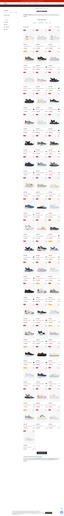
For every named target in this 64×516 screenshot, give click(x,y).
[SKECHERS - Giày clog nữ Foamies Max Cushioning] (29, 36)
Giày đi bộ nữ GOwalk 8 (40, 383)
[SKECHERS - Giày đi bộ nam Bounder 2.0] (54, 289)
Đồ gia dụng (35, 3)
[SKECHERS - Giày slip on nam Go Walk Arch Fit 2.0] (42, 141)
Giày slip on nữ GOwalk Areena (53, 215)
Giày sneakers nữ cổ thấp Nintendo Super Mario (44, 299)
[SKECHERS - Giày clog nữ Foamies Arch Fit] (29, 437)
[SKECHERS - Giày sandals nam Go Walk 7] (29, 394)
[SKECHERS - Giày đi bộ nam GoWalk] (54, 99)
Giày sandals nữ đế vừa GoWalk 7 (54, 130)
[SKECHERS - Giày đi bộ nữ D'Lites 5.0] (42, 120)
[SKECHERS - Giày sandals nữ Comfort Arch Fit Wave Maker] (29, 141)
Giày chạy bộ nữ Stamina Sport (28, 341)
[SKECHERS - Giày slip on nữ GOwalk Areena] (54, 205)
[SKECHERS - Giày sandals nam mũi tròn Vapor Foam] (29, 247)
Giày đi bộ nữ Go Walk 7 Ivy (41, 88)
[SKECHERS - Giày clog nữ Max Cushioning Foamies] (54, 183)
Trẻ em (24, 3)
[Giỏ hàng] (59, 3)
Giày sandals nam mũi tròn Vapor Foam (30, 257)
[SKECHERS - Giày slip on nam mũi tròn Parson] (54, 226)
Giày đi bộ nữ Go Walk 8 (27, 362)
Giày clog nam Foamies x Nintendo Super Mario (44, 362)
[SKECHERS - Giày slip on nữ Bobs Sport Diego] (42, 99)
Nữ (18, 3)
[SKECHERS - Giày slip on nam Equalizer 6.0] (54, 394)
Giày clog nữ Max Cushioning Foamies (55, 193)
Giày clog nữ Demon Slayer (40, 426)
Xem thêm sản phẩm (41, 452)
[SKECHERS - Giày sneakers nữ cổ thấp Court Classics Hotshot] (54, 352)
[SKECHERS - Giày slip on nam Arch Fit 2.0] (29, 120)
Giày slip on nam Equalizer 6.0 (53, 404)
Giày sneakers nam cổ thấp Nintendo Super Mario (32, 320)
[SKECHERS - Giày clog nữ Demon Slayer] (42, 415)
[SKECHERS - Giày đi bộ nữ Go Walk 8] (29, 352)
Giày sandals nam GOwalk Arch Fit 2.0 (55, 151)
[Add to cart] (33, 30)
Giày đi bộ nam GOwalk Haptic (28, 172)
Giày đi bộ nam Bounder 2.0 (53, 299)
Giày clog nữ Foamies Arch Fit (28, 447)
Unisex (16, 12)
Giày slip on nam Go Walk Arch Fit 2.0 (42, 151)
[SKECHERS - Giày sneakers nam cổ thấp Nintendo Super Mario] (29, 310)
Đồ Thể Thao (41, 22)
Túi (50, 22)
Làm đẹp (29, 3)
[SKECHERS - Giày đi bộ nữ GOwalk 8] (42, 373)
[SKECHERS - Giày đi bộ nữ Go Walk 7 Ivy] (42, 78)
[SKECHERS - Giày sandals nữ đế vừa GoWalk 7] (54, 120)
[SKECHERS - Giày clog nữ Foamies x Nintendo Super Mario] (29, 183)
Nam (21, 3)
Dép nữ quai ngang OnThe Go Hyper (42, 236)
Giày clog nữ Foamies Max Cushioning (30, 46)
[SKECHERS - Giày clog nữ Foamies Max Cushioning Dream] (42, 36)
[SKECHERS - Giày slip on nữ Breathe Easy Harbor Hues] (54, 331)
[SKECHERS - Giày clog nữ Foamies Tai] (29, 78)
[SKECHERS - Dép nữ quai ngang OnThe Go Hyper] (42, 226)
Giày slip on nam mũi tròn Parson (54, 236)
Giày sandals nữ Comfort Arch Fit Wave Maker (31, 151)
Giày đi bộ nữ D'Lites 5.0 (40, 130)
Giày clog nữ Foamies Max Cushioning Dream (44, 46)
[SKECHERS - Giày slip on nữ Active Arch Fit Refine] (42, 183)
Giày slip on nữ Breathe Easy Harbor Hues (55, 341)
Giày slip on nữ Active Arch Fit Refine (42, 193)
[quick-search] (61, 508)
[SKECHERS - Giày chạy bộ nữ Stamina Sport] (29, 331)
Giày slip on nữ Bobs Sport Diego (42, 109)
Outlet (41, 8)
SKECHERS (7, 19)
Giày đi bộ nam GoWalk (52, 109)
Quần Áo (34, 22)
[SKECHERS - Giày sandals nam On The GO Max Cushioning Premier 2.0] (54, 78)
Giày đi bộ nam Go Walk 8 (27, 67)
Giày (46, 22)
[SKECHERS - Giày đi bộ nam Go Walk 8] (29, 57)
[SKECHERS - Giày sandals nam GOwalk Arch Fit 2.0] (54, 141)
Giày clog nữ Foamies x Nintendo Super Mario (31, 193)
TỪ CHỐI (42, 512)
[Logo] (5, 3)
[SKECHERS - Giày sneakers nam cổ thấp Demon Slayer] (42, 247)
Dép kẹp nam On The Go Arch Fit (42, 215)
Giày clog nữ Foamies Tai (27, 88)
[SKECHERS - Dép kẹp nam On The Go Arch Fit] (42, 205)
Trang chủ (37, 8)
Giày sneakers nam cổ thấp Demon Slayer (43, 257)
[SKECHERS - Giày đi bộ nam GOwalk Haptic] (29, 162)
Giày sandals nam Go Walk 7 (28, 404)
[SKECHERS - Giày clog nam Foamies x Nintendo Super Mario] (42, 352)
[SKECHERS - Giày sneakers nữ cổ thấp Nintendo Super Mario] (42, 289)
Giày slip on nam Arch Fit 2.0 (28, 130)
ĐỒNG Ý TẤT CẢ (48, 512)
